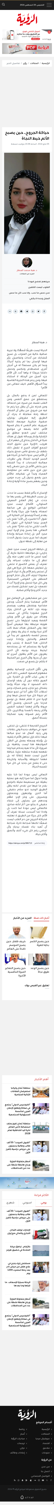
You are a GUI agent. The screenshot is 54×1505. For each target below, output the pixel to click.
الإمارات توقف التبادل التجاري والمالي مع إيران (18, 1231)
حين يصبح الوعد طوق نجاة (39, 970)
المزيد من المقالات (27, 273)
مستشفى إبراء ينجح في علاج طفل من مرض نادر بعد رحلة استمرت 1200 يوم (18, 1268)
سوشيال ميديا (43, 1438)
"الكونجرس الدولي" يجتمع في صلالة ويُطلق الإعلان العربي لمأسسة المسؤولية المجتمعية (17, 1110)
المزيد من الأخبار (22, 918)
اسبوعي (27, 1203)
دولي (22, 1448)
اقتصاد (46, 1443)
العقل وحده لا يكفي (39, 298)
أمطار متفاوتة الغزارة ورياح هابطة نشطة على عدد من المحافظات (18, 1165)
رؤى (25, 63)
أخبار (22, 1434)
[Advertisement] (27, 97)
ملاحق (46, 1448)
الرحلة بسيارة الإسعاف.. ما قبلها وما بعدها (17, 1284)
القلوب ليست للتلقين (39, 287)
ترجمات (21, 1443)
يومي (44, 1203)
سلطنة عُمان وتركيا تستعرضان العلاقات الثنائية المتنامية (20, 1091)
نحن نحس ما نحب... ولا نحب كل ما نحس (29, 293)
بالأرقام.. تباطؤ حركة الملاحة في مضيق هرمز (18, 1248)
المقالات (34, 63)
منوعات (46, 1452)
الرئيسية (46, 63)
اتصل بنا (45, 1471)
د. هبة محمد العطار (27, 270)
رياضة (22, 1429)
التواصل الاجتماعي (40, 1476)
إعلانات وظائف (17, 1452)
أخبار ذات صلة (41, 918)
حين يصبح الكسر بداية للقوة (39, 943)
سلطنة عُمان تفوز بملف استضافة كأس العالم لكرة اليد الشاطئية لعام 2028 (18, 1128)
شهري (10, 1203)
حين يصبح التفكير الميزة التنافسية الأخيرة (15, 972)
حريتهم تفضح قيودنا (39, 281)
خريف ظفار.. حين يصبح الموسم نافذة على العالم (16, 945)
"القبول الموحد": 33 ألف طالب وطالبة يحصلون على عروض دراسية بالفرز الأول (18, 1147)
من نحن (45, 1466)
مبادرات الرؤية (18, 1438)
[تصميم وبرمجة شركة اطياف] (27, 1497)
